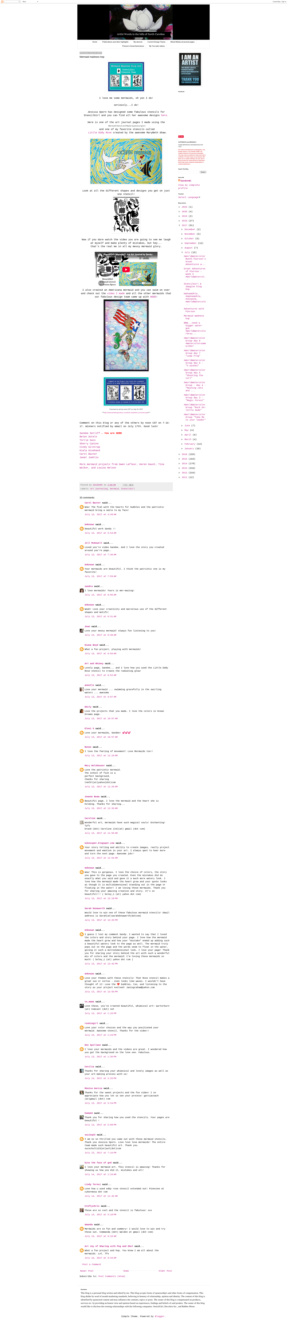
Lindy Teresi (93, 1184)
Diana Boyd (91, 645)
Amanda (89, 1224)
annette (89, 685)
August (189, 248)
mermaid (114, 489)
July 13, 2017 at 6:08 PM (100, 1125)
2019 (185, 216)
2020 (185, 211)
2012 (185, 472)
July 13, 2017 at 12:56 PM (101, 991)
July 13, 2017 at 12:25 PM (101, 920)
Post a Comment (91, 1264)
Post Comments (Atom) (111, 1276)
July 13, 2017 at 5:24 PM (100, 1103)
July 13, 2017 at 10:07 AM (101, 718)
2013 (185, 468)
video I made (115, 293)
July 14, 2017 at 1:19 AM (100, 1174)
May (187, 430)
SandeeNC (185, 181)
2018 (185, 221)
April (189, 435)
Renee (88, 747)
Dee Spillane (93, 1045)
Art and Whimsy (94, 663)
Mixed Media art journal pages (183, 42)
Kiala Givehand (90, 450)
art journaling (99, 489)
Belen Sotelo (89, 436)
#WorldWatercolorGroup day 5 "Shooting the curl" (194, 374)
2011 (185, 477)
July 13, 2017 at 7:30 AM (100, 554)
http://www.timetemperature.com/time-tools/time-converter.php (126, 412)
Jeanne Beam (92, 796)
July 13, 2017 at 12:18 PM (101, 898)
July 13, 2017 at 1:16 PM (100, 1013)
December (191, 229)
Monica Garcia (93, 1088)
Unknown (89, 524)
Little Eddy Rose (100, 132)
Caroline (90, 818)
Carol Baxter (88, 454)
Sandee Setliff (90, 433)
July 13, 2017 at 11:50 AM (101, 833)
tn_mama (89, 1001)
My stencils (138, 42)
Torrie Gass (88, 440)
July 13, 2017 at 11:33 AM (101, 808)
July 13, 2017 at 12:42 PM (101, 964)
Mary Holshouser (95, 765)
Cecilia (89, 1066)
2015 (185, 459)
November (191, 234)
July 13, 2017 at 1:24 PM (100, 1035)
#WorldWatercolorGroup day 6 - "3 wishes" (194, 363)
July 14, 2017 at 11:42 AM (101, 1196)
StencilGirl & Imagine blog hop (193, 287)
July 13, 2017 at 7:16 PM (100, 1153)
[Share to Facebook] (130, 485)
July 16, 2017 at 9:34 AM (100, 1258)
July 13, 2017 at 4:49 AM (100, 514)
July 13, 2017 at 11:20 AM (101, 786)
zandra (89, 586)
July (188, 252)
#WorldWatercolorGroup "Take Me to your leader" (195, 417)
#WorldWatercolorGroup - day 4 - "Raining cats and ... (195, 386)
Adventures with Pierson (194, 310)
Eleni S (89, 728)
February (191, 444)
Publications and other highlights (115, 42)
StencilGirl (128, 489)
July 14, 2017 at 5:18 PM (100, 1214)
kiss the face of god (98, 1162)
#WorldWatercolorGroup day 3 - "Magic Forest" (194, 398)
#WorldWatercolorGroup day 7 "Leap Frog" (194, 353)
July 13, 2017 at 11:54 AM (101, 858)
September (191, 243)
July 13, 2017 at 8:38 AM (100, 635)
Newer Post (87, 1271)
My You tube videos (157, 46)
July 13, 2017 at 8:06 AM (100, 595)
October (190, 238)
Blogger (159, 1316)
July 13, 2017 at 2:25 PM (100, 1078)
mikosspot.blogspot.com (99, 843)
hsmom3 (89, 1113)
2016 (185, 454)
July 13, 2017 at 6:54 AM (100, 533)
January (190, 448)
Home (94, 42)
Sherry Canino (90, 443)
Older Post (165, 1271)
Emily (88, 707)
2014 (185, 463)
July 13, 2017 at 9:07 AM (100, 697)
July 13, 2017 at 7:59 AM (100, 576)
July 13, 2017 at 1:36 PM (100, 1056)
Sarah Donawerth (95, 908)
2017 (185, 225)
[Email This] (124, 485)
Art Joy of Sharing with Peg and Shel (109, 1246)
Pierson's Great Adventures (133, 46)
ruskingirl (91, 1023)
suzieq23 (90, 1135)
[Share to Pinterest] (132, 485)
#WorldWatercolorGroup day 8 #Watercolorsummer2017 (195, 342)
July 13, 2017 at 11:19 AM (101, 755)
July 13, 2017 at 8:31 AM (100, 616)
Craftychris (92, 1206)
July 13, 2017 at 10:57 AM (101, 737)
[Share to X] (128, 485)
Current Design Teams (156, 42)
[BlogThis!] (126, 485)
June (188, 425)
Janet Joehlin (89, 457)
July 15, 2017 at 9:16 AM (100, 1236)
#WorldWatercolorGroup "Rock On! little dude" (195, 407)
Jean (87, 626)
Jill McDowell (93, 543)
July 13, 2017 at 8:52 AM (100, 675)
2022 (185, 207)
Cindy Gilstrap (90, 447)
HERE (153, 297)
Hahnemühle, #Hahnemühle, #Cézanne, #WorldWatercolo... (195, 299)
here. (164, 115)
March (189, 439)
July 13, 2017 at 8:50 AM (100, 653)
